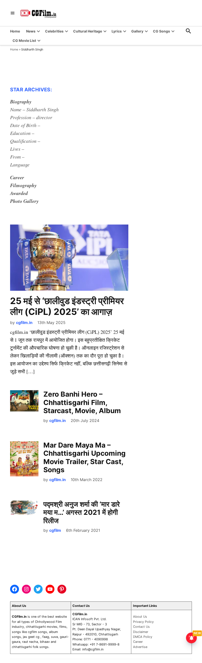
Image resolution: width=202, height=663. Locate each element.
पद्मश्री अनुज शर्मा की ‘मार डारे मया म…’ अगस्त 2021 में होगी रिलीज (81, 512)
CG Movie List (24, 40)
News (30, 31)
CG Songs (161, 31)
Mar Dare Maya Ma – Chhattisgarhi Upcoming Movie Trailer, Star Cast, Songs (84, 457)
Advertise (140, 647)
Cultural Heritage (87, 31)
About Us (140, 616)
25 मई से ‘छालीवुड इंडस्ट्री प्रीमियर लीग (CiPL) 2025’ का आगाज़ (67, 306)
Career (138, 642)
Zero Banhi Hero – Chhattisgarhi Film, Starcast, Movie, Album (82, 402)
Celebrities (54, 31)
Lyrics (117, 31)
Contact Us (141, 627)
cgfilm (55, 530)
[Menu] (12, 13)
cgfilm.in (24, 322)
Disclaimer (140, 632)
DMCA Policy (142, 637)
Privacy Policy (143, 622)
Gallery (137, 31)
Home (15, 31)
